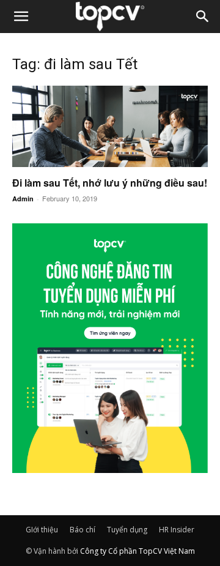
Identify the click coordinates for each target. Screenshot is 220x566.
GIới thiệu (42, 529)
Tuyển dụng (127, 529)
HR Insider (176, 529)
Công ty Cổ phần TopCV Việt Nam (137, 551)
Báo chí (82, 529)
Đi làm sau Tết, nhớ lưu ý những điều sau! (109, 183)
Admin (23, 198)
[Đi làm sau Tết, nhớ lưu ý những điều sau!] (110, 126)
